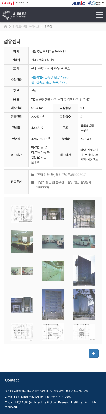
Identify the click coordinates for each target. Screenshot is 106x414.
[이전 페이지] (94, 353)
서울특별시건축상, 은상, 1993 (50, 77)
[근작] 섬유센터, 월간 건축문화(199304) (60, 175)
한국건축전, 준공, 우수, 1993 (49, 82)
